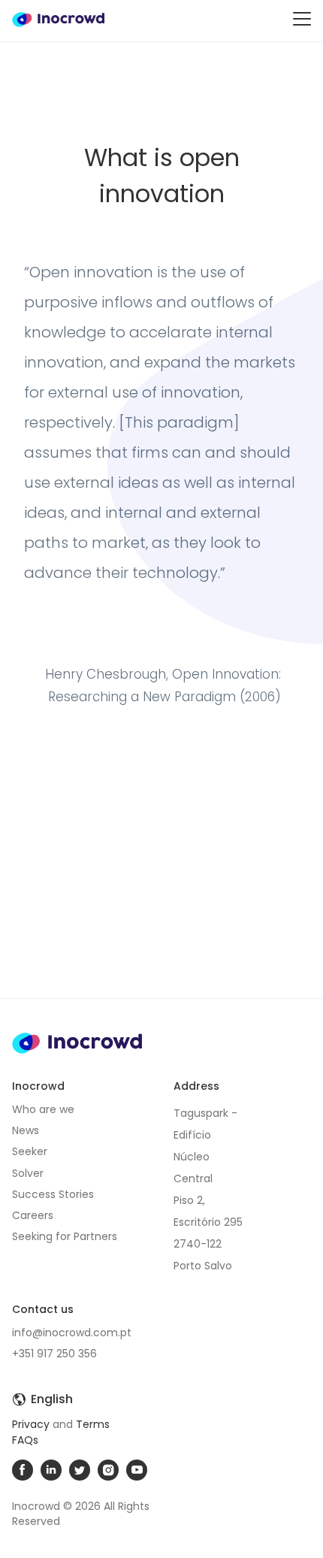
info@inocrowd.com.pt (71, 1332)
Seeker (29, 1151)
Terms (93, 1424)
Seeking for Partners (64, 1236)
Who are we (43, 1109)
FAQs (25, 1440)
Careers (32, 1215)
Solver (28, 1173)
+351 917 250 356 (54, 1353)
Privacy (31, 1424)
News (25, 1130)
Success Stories (53, 1194)
